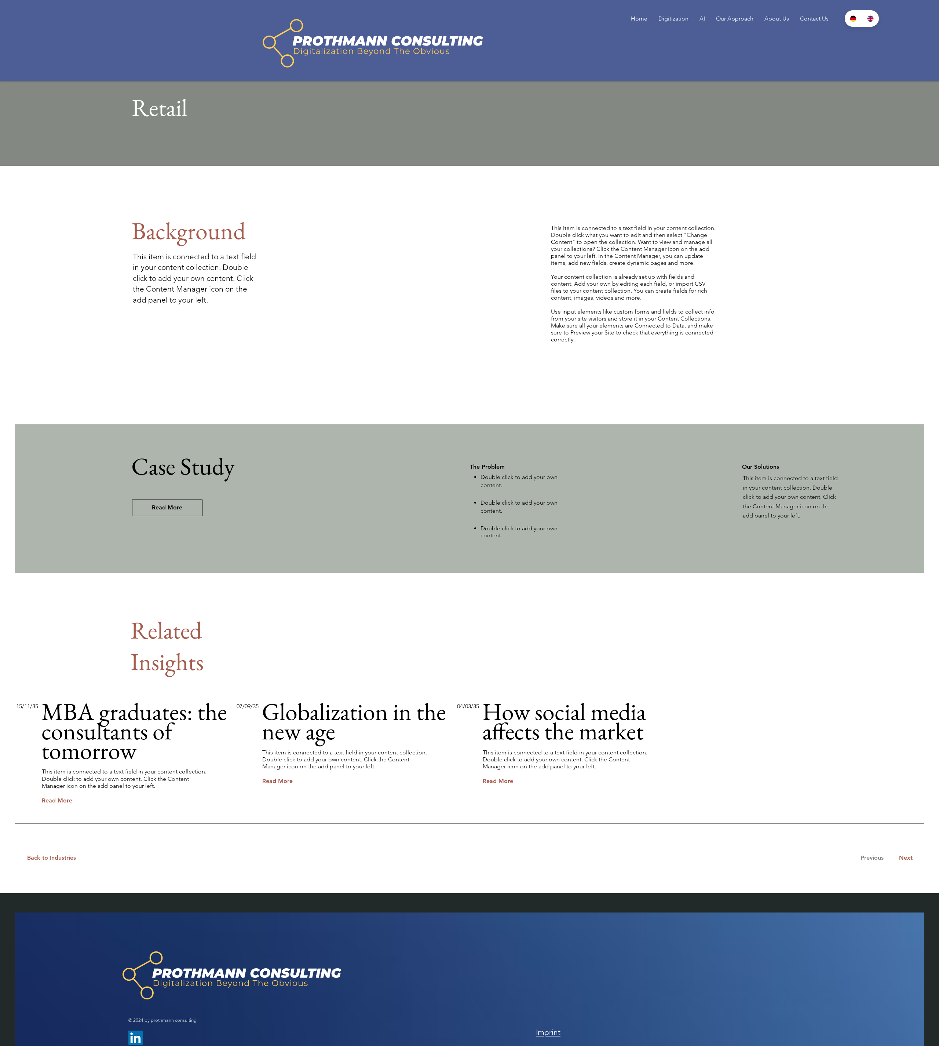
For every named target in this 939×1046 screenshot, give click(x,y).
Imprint (548, 1032)
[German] (853, 18)
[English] (870, 18)
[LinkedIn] (135, 1038)
